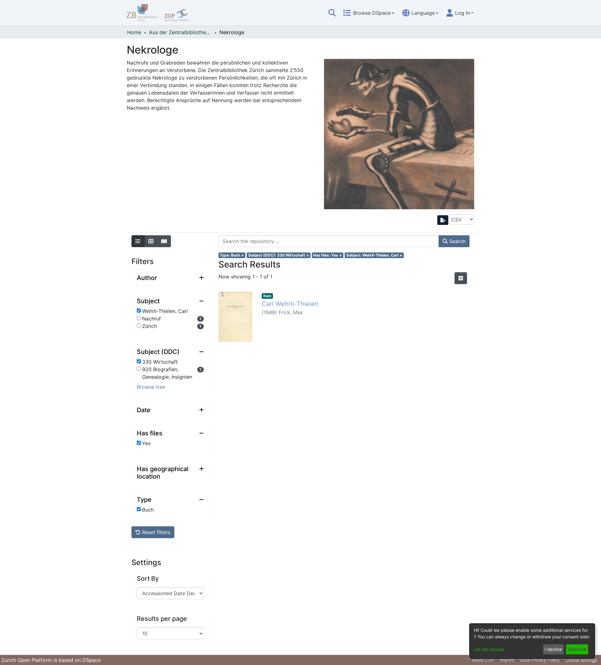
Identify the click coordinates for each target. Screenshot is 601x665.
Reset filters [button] (155, 532)
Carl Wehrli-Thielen (290, 304)
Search (456, 241)
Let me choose (489, 649)
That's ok (577, 649)
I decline (553, 649)
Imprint (507, 659)
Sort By (148, 578)
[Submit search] (332, 13)
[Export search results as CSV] (443, 220)
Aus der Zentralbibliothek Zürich (180, 32)
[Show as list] (138, 241)
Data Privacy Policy (540, 659)
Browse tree (151, 387)
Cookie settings (581, 660)
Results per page (162, 618)
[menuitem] (368, 13)
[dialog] (532, 641)
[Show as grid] (150, 241)
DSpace (91, 660)
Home (134, 32)
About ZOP (483, 659)
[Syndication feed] (461, 278)
